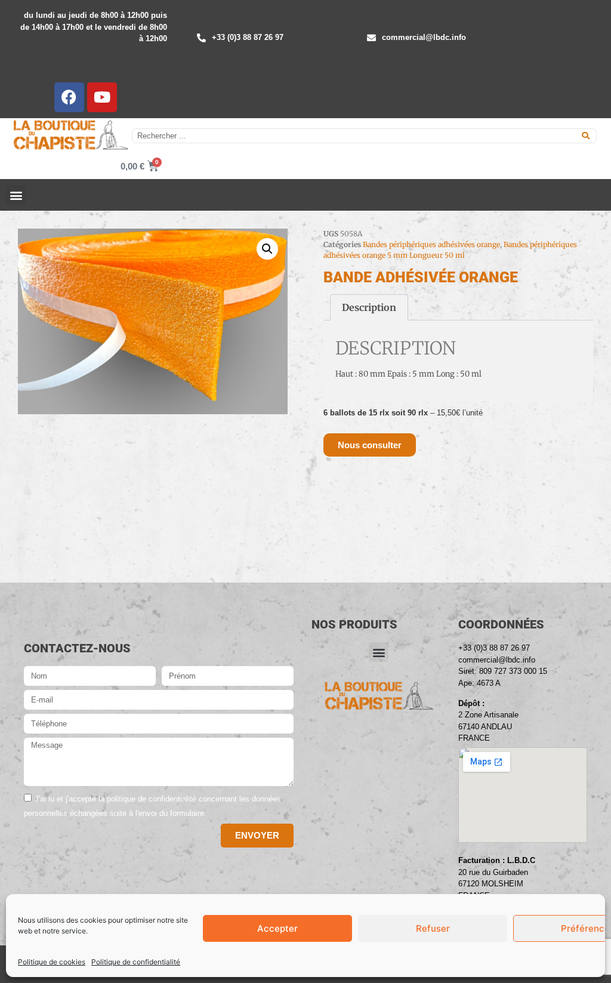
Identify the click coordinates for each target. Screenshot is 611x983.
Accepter (277, 928)
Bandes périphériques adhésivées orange (431, 244)
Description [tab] (369, 307)
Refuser (433, 928)
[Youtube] (102, 97)
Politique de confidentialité (135, 961)
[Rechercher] (585, 136)
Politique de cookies (51, 961)
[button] (16, 195)
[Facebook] (69, 97)
